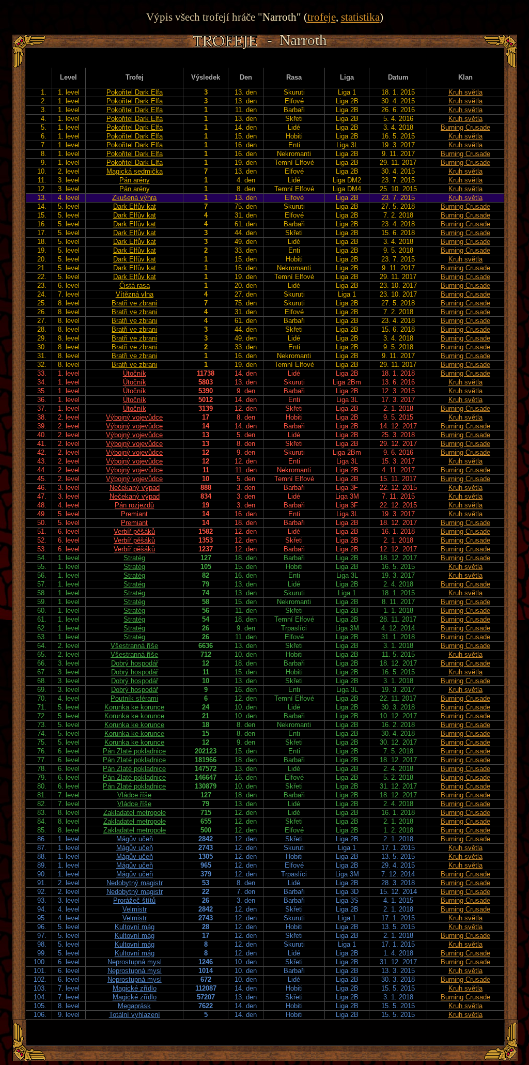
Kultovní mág (134, 927)
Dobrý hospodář (134, 663)
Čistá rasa (134, 285)
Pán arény (134, 180)
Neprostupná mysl (134, 962)
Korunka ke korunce (134, 707)
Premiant (134, 514)
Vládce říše (134, 795)
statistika (360, 17)
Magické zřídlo (135, 988)
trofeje (321, 17)
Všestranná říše (134, 646)
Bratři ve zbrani (134, 303)
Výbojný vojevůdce (134, 417)
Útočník (134, 373)
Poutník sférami (134, 698)
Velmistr (134, 909)
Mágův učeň (134, 839)
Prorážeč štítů (134, 900)
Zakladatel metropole (134, 812)
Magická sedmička (134, 171)
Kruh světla (465, 92)
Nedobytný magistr (134, 883)
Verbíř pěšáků (134, 531)
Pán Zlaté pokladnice (134, 751)
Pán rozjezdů (134, 505)
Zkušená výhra (134, 198)
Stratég (134, 558)
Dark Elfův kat (134, 206)
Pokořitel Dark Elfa (134, 92)
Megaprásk (134, 1006)
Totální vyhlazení (134, 1014)
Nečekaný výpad (135, 487)
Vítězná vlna (134, 294)
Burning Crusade (465, 127)
